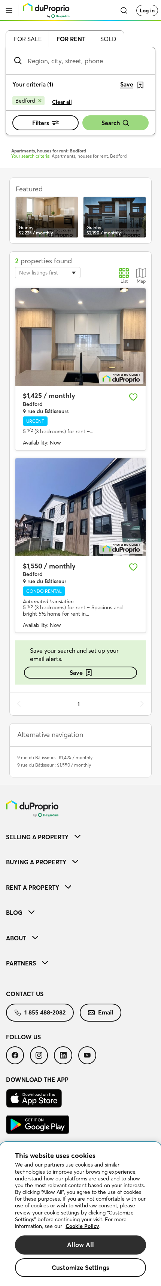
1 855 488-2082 (45, 1012)
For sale (28, 39)
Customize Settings (80, 1267)
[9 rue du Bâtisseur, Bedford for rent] (80, 507)
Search (110, 123)
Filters (40, 123)
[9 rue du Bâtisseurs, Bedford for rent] (80, 337)
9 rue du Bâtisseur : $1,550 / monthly (54, 765)
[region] (80, 1214)
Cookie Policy (82, 1226)
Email (105, 1012)
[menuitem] (80, 836)
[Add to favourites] (133, 397)
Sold (108, 39)
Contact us (24, 994)
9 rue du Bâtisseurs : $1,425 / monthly (54, 757)
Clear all (62, 101)
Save (76, 672)
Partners (21, 963)
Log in (147, 10)
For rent (71, 39)
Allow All (80, 1245)
